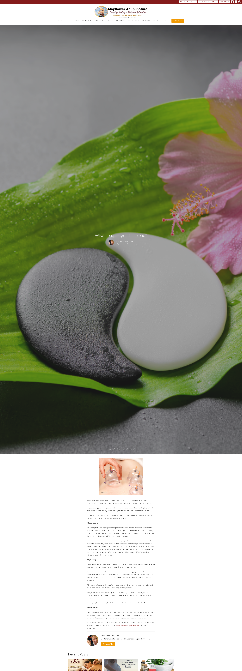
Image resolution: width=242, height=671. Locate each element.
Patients (146, 21)
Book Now (178, 21)
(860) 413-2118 (224, 2)
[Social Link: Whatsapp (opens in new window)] (239, 1)
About (69, 21)
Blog (109, 449)
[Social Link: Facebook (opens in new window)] (232, 1)
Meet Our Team (82, 21)
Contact (165, 21)
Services (98, 21)
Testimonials (133, 21)
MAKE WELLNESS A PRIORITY (188, 2)
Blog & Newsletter (115, 21)
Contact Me (108, 644)
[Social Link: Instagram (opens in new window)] (236, 1)
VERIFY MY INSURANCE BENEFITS (208, 2)
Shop (155, 21)
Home (61, 21)
